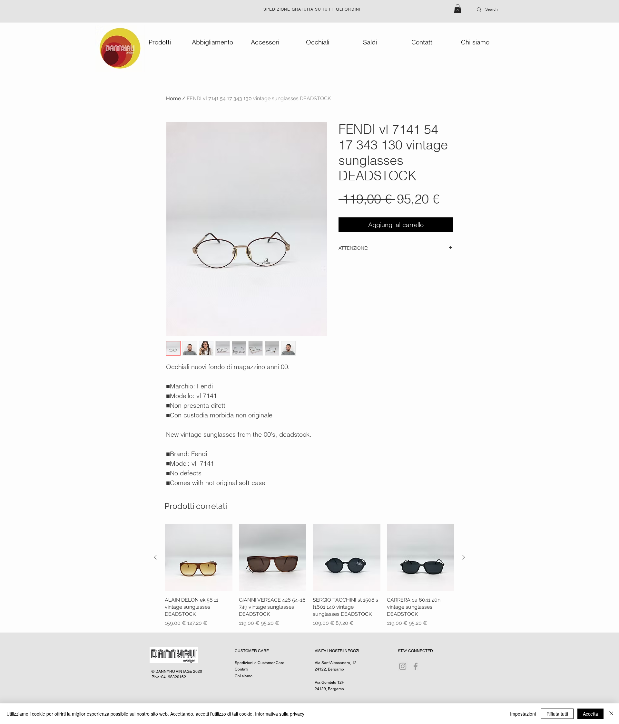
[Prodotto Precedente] (155, 557)
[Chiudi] (611, 714)
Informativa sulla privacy (279, 713)
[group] (309, 575)
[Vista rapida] (198, 557)
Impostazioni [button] (523, 713)
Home (173, 98)
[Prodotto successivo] (463, 557)
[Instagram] (403, 666)
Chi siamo (243, 676)
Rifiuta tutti (557, 713)
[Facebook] (415, 666)
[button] (457, 8)
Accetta (590, 713)
